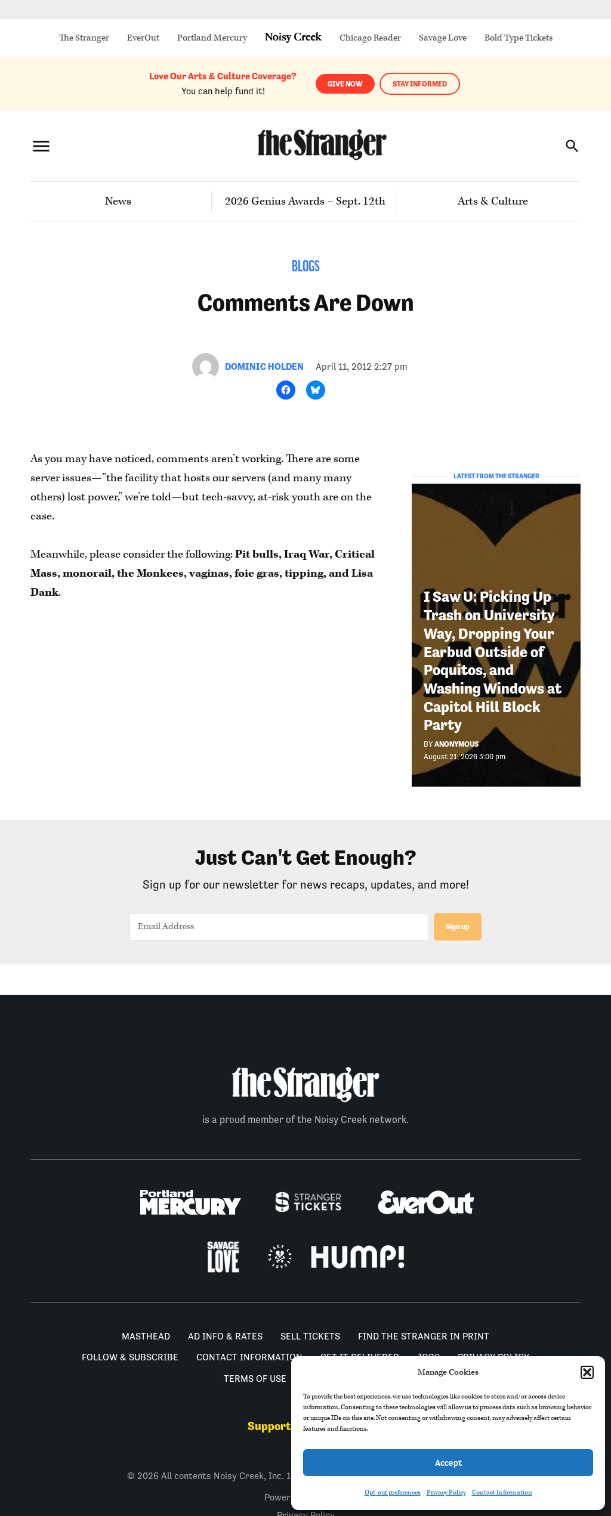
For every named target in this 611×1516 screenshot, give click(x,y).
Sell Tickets (310, 1336)
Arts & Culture (493, 201)
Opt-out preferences (393, 1492)
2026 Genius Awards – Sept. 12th (305, 201)
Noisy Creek (293, 38)
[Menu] (41, 146)
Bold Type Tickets (519, 38)
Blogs (306, 267)
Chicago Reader (370, 38)
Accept (448, 1463)
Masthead (146, 1336)
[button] (587, 1372)
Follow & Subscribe (130, 1357)
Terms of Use (255, 1378)
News (118, 201)
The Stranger (84, 38)
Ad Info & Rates (225, 1336)
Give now (345, 83)
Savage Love (443, 38)
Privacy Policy (446, 1492)
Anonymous (456, 744)
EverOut (143, 38)
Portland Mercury (212, 38)
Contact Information (502, 1492)
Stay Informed (420, 83)
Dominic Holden (264, 366)
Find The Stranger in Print (423, 1336)
